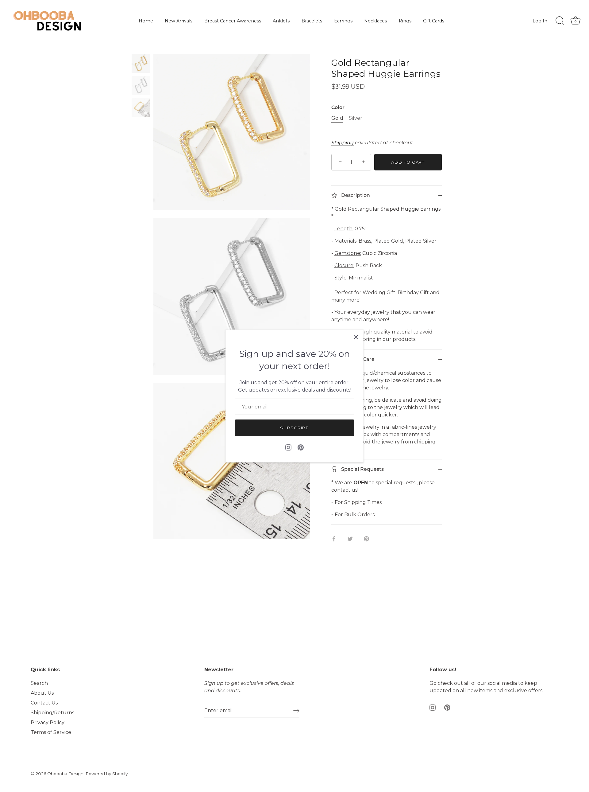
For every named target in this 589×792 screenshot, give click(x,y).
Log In (540, 21)
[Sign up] (296, 711)
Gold (337, 118)
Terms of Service (51, 732)
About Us (42, 693)
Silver (355, 118)
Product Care (357, 359)
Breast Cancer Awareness (232, 21)
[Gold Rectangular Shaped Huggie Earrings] (141, 63)
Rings (405, 21)
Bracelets (312, 21)
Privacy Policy (47, 722)
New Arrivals (178, 21)
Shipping (342, 143)
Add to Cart (408, 162)
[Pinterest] (301, 447)
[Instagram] (288, 447)
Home (146, 21)
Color (338, 107)
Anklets (281, 21)
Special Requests (362, 469)
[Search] (560, 21)
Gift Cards (433, 21)
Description (355, 195)
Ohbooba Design (65, 773)
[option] (141, 64)
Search (39, 683)
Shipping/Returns (52, 713)
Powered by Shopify (107, 773)
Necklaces (375, 21)
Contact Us (44, 703)
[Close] (356, 337)
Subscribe (294, 427)
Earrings (343, 21)
